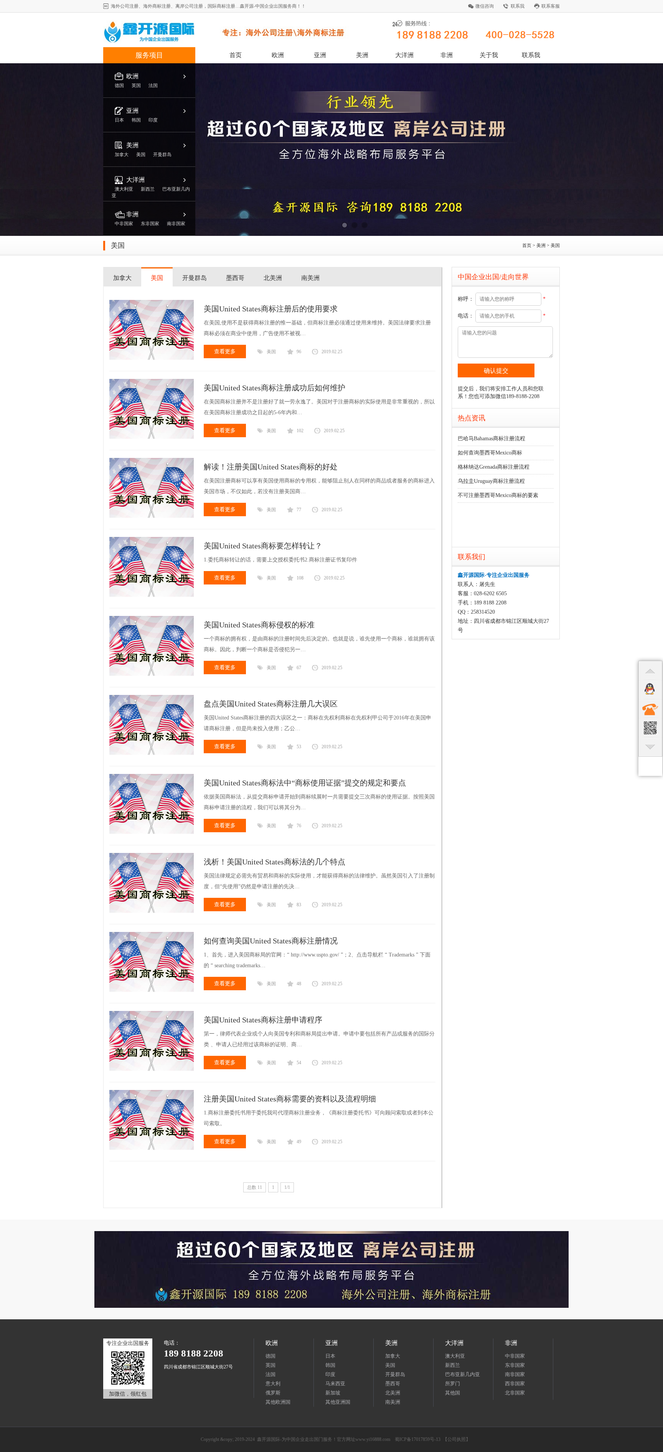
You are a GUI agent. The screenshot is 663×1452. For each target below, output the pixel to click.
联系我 (517, 6)
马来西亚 (335, 1383)
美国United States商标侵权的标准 (259, 625)
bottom (650, 747)
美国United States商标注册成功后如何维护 (274, 388)
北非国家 (515, 1393)
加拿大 (122, 278)
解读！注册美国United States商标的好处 (271, 467)
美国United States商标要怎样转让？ (263, 546)
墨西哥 (235, 278)
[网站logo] (231, 41)
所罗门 (452, 1383)
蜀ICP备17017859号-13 (417, 1439)
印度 (330, 1374)
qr (650, 728)
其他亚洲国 (337, 1402)
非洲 (446, 55)
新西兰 (452, 1365)
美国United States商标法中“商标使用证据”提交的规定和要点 (305, 783)
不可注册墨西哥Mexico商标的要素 (498, 495)
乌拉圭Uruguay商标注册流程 (491, 481)
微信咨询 (484, 6)
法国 (270, 1374)
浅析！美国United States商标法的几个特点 (274, 862)
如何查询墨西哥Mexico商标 (490, 453)
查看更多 (225, 351)
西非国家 (515, 1383)
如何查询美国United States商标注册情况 (271, 941)
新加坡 (332, 1393)
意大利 (273, 1383)
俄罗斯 (273, 1393)
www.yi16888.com (372, 1439)
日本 (330, 1356)
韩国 (330, 1365)
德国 (270, 1356)
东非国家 (515, 1365)
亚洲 (320, 55)
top (650, 670)
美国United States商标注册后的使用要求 (271, 309)
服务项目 (149, 55)
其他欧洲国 (278, 1402)
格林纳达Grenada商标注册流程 (493, 467)
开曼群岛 (194, 278)
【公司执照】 (456, 1439)
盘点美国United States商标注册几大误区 (271, 704)
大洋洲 (404, 55)
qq (650, 689)
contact (650, 708)
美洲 (362, 55)
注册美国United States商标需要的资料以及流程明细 (290, 1099)
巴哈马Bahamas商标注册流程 (491, 438)
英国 (270, 1365)
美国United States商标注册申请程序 (263, 1020)
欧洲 (278, 55)
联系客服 (550, 6)
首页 (235, 55)
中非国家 (515, 1356)
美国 (555, 245)
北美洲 (273, 278)
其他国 (452, 1393)
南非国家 (515, 1374)
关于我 (489, 55)
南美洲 (310, 278)
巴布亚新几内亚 (462, 1374)
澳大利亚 (455, 1356)
